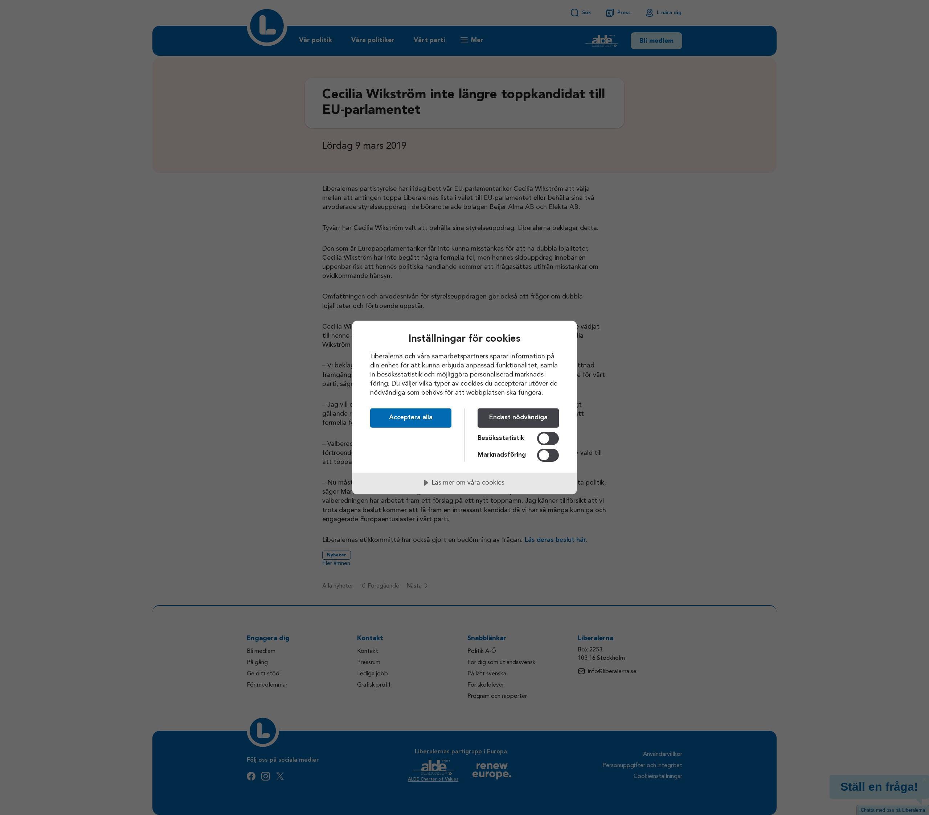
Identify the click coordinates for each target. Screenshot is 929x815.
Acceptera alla (411, 417)
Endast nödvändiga (518, 417)
